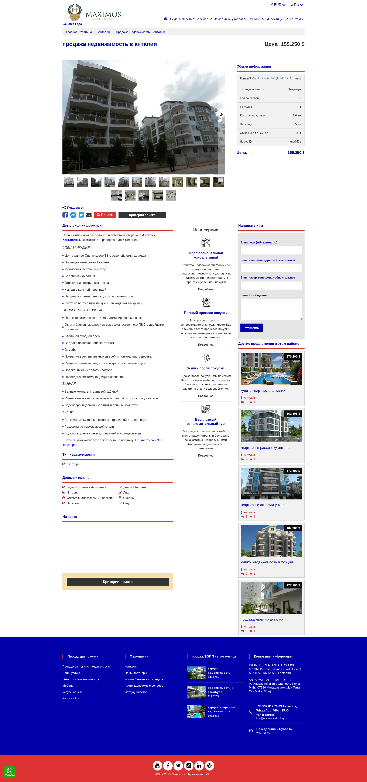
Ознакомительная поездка (80, 679)
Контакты (296, 19)
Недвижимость (181, 19)
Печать (107, 215)
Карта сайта (70, 698)
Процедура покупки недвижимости (86, 666)
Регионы (255, 19)
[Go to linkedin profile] (199, 766)
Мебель (67, 685)
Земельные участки (228, 19)
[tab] (69, 182)
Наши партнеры (136, 673)
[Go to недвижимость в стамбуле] (196, 691)
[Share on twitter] (81, 215)
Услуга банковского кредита (144, 679)
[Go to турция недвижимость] (196, 671)
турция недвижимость (219, 670)
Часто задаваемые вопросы (144, 685)
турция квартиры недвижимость (221, 709)
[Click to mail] (89, 215)
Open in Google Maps (273, 78)
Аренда (202, 19)
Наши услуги (71, 673)
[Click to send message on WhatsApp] (9, 772)
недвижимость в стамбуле (221, 690)
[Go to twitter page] (178, 766)
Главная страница (79, 32)
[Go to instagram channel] (188, 766)
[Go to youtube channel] (157, 766)
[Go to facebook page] (65, 215)
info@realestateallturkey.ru (271, 718)
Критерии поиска (142, 215)
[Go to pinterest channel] (209, 766)
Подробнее (205, 289)
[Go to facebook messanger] (73, 215)
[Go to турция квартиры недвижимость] (196, 710)
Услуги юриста (72, 692)
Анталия (104, 32)
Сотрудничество (136, 692)
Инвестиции (275, 19)
